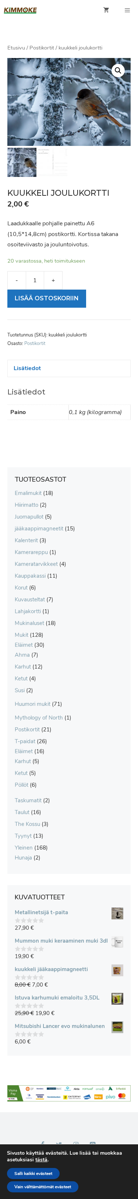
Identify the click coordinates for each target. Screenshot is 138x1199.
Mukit (21, 635)
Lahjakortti (28, 611)
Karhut (23, 666)
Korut (21, 587)
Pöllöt (21, 785)
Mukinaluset (29, 623)
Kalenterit (26, 540)
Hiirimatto (26, 505)
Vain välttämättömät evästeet (42, 1187)
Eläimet (24, 645)
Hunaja (23, 857)
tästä (41, 1160)
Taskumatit (28, 800)
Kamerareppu (31, 552)
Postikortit (41, 47)
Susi (20, 690)
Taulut (22, 812)
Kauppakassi (30, 576)
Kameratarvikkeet (36, 564)
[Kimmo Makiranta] (20, 10)
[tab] (69, 368)
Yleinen (24, 847)
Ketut (21, 678)
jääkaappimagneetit (39, 528)
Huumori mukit (32, 704)
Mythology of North (39, 717)
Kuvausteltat (30, 599)
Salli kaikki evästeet (33, 1173)
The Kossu (27, 824)
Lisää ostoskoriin (47, 298)
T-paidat (25, 741)
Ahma (22, 655)
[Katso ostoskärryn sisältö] (106, 10)
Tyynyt (23, 836)
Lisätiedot (27, 368)
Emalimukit (28, 493)
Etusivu (16, 47)
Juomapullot (29, 516)
